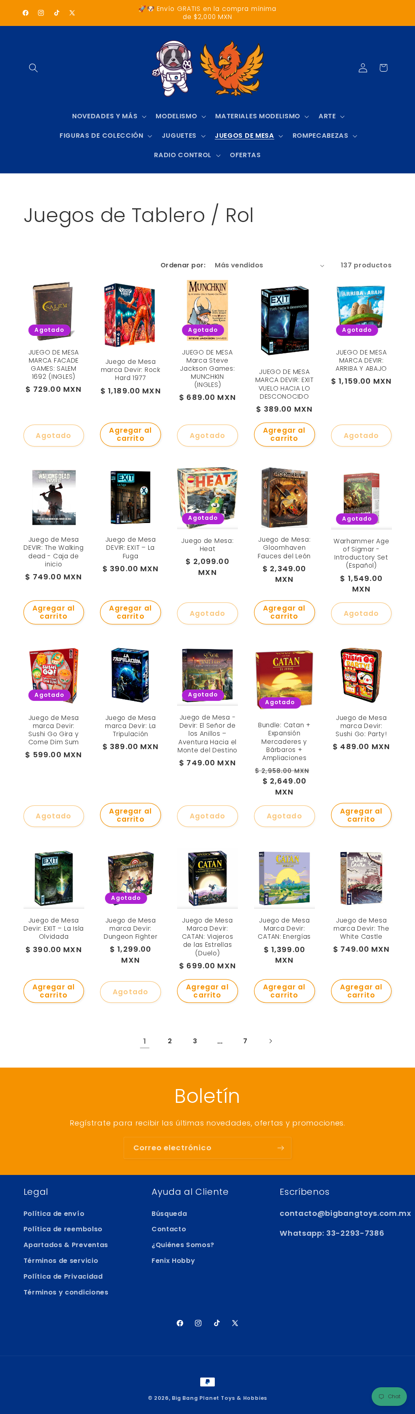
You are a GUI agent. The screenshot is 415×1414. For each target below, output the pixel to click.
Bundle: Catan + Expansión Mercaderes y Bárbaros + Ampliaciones (284, 741)
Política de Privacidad (63, 1276)
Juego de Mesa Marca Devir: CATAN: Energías (284, 928)
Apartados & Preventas (66, 1245)
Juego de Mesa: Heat (207, 545)
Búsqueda (169, 1213)
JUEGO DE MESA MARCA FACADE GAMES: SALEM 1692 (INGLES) (53, 364)
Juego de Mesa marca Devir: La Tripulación (130, 726)
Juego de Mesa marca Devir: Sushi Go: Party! (361, 726)
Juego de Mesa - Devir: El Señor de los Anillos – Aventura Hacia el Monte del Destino (207, 733)
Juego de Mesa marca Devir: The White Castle (361, 928)
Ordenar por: (183, 265)
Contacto (169, 1229)
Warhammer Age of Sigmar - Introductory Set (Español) (361, 553)
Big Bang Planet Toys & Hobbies (219, 1398)
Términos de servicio (61, 1260)
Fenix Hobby (173, 1260)
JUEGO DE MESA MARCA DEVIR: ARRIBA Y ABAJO (361, 360)
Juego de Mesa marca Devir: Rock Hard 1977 (130, 370)
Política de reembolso (63, 1229)
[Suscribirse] (280, 1148)
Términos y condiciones (66, 1292)
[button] (34, 68)
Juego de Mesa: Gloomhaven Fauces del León (284, 548)
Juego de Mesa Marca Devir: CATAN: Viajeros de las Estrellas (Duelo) (207, 936)
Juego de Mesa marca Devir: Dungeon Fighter (131, 928)
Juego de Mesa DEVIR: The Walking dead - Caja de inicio (53, 552)
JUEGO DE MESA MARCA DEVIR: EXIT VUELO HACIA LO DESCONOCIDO (284, 384)
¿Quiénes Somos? (183, 1245)
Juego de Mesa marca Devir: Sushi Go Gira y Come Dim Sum (53, 730)
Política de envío (54, 1213)
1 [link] (144, 1041)
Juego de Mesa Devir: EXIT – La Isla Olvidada (54, 928)
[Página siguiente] (270, 1041)
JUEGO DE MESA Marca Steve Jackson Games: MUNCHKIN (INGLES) (207, 368)
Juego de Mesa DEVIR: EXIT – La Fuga (130, 548)
